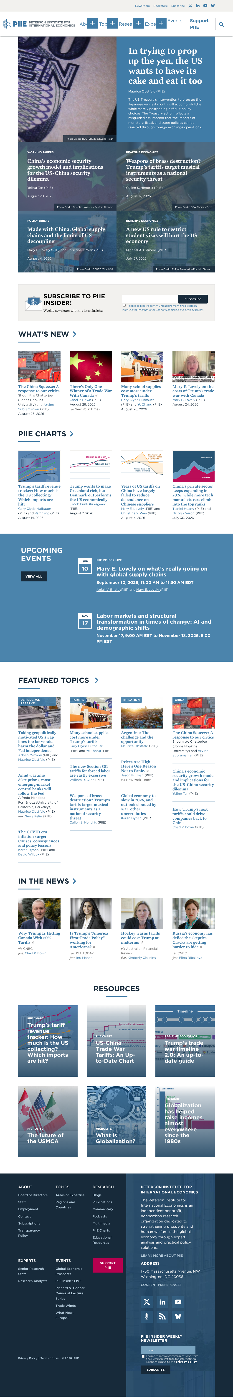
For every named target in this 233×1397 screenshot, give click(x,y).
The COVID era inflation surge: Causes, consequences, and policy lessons (39, 838)
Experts (27, 1261)
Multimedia (101, 1223)
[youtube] (178, 1302)
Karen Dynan (29, 850)
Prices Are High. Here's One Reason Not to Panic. (138, 766)
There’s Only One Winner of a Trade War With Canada (91, 391)
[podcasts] (147, 1317)
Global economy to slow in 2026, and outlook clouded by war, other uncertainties (138, 804)
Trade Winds (66, 1305)
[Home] (39, 24)
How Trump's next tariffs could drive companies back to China (190, 816)
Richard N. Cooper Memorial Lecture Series (70, 1293)
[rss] (162, 1317)
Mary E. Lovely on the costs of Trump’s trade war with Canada (193, 391)
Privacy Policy (27, 1358)
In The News (44, 881)
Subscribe (178, 5)
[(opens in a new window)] (190, 5)
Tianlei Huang (183, 508)
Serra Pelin (34, 816)
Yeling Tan (35, 188)
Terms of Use (49, 1358)
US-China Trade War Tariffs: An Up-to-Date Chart (115, 1052)
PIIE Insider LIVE (68, 1281)
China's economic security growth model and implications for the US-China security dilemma (65, 170)
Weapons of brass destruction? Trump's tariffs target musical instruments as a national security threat (163, 170)
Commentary (103, 1209)
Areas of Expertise (70, 1195)
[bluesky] (178, 1317)
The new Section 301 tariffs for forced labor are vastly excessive (90, 771)
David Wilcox (29, 854)
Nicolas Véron (183, 513)
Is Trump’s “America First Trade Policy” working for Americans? (89, 940)
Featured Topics (56, 680)
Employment (28, 1209)
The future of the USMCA (45, 1138)
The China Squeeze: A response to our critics (39, 388)
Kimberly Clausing (142, 958)
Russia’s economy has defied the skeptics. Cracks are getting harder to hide (192, 940)
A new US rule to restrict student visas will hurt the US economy (161, 235)
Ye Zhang (145, 404)
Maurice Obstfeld (32, 759)
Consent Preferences (161, 1285)
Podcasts (100, 1216)
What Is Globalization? (115, 1138)
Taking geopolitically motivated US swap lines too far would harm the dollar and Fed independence (37, 741)
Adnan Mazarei (30, 755)
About (25, 1187)
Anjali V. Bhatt (108, 589)
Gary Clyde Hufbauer (137, 400)
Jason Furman (132, 775)
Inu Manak (84, 958)
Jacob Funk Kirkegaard (88, 504)
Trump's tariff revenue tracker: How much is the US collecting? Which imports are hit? (39, 495)
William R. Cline (82, 780)
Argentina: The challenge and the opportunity (137, 737)
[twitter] (147, 1302)
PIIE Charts (43, 433)
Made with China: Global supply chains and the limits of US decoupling (66, 235)
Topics (62, 1187)
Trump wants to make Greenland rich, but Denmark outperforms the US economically (90, 493)
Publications (102, 1202)
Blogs (97, 1195)
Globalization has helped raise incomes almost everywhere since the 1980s (184, 1123)
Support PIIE (199, 24)
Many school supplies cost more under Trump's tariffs (141, 391)
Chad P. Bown (81, 400)
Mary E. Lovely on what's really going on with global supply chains (152, 571)
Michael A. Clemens (141, 250)
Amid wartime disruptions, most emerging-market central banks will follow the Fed (34, 784)
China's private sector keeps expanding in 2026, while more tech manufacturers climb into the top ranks (192, 495)
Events (174, 20)
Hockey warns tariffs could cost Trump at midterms (140, 938)
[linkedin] (162, 1302)
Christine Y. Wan (80, 250)
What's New (44, 334)
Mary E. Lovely (39, 250)
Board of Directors (33, 1195)
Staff (22, 1202)
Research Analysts (32, 1281)
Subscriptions (29, 1223)
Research (103, 1187)
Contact (24, 1216)
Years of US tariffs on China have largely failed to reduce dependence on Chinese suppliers (140, 495)
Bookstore (160, 5)
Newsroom (142, 5)
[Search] (219, 24)
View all (33, 576)
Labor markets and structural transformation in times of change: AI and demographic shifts (153, 621)
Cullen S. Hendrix (140, 188)
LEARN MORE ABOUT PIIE (162, 1255)
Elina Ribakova (190, 958)
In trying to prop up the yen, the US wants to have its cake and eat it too (165, 65)
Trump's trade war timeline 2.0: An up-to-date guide (184, 1052)
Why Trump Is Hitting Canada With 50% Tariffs (39, 938)
